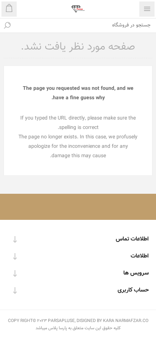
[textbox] (85, 25)
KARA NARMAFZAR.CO (125, 321)
